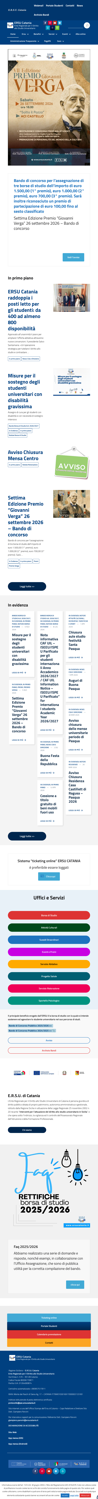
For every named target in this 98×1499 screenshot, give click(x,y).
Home (12, 34)
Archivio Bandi (41, 15)
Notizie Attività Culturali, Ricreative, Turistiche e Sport (78, 619)
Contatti (70, 5)
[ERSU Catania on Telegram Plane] (60, 23)
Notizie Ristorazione (30, 464)
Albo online (80, 34)
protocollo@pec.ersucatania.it (21, 1402)
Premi (36, 561)
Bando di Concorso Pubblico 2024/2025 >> (30, 1030)
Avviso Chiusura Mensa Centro (25, 455)
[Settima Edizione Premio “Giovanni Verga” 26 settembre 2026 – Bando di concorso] (71, 505)
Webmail (38, 5)
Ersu (24, 34)
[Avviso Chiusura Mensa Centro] (71, 464)
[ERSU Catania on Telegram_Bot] (48, 28)
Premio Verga (14, 565)
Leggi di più (18, 672)
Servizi (51, 34)
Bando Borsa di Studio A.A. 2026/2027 (23, 425)
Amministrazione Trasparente (23, 41)
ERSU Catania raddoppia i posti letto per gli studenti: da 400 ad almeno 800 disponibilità (24, 310)
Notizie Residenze (77, 763)
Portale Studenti (54, 5)
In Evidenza (13, 430)
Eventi (65, 34)
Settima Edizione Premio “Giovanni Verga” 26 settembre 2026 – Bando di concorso (25, 516)
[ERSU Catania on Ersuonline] (52, 28)
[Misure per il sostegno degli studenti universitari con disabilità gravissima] (71, 383)
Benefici (37, 34)
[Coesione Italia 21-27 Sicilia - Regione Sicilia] (49, 1072)
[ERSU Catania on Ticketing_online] (57, 28)
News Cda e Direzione (30, 358)
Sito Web (12, 1432)
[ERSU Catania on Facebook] (45, 23)
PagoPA (47, 41)
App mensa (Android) (17, 1443)
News (80, 5)
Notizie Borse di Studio (17, 435)
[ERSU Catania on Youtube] (55, 23)
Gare (59, 41)
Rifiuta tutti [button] (85, 1495)
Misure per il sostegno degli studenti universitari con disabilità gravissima (25, 391)
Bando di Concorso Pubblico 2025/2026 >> (30, 1025)
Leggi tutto (74, 1495)
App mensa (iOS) (15, 1438)
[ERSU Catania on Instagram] (50, 23)
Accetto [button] (65, 1495)
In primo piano (14, 358)
